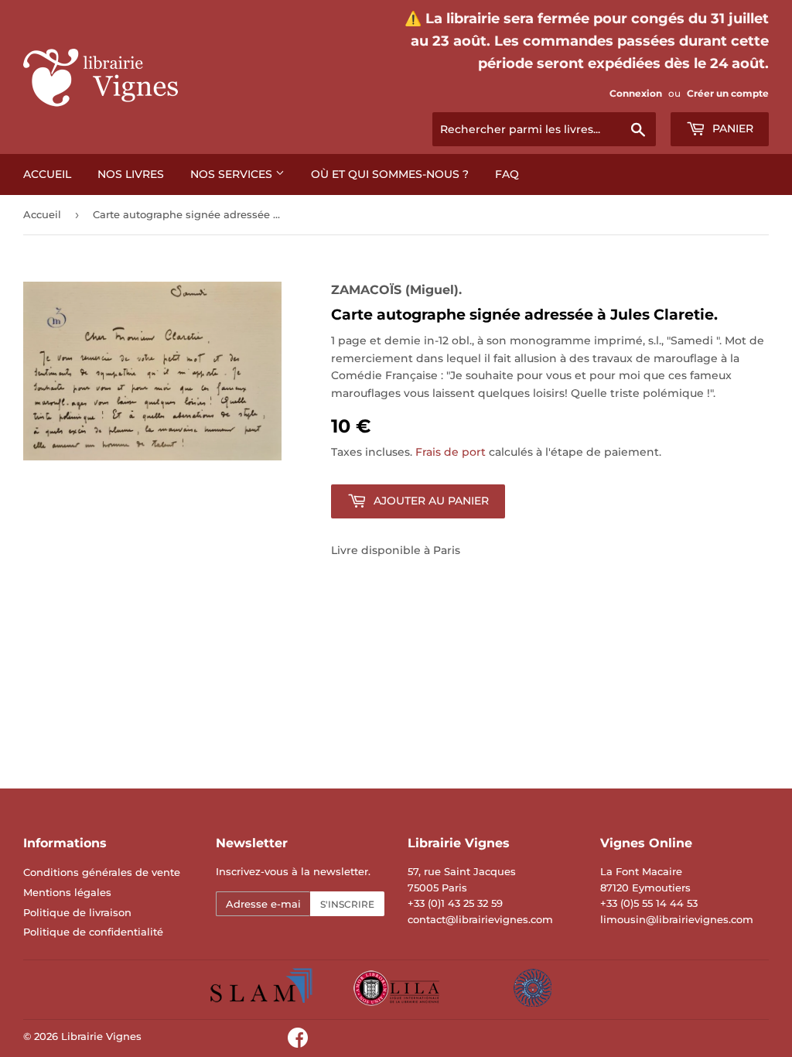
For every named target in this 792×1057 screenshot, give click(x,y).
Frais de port (450, 452)
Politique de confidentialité (93, 931)
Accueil (47, 174)
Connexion (635, 93)
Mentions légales (67, 892)
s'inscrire (347, 904)
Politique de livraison (77, 912)
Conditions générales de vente (101, 872)
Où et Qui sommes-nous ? (390, 174)
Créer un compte (728, 93)
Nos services (232, 174)
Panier (731, 128)
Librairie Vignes (101, 1036)
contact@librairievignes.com (480, 919)
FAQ (507, 174)
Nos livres (130, 174)
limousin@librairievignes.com (676, 919)
